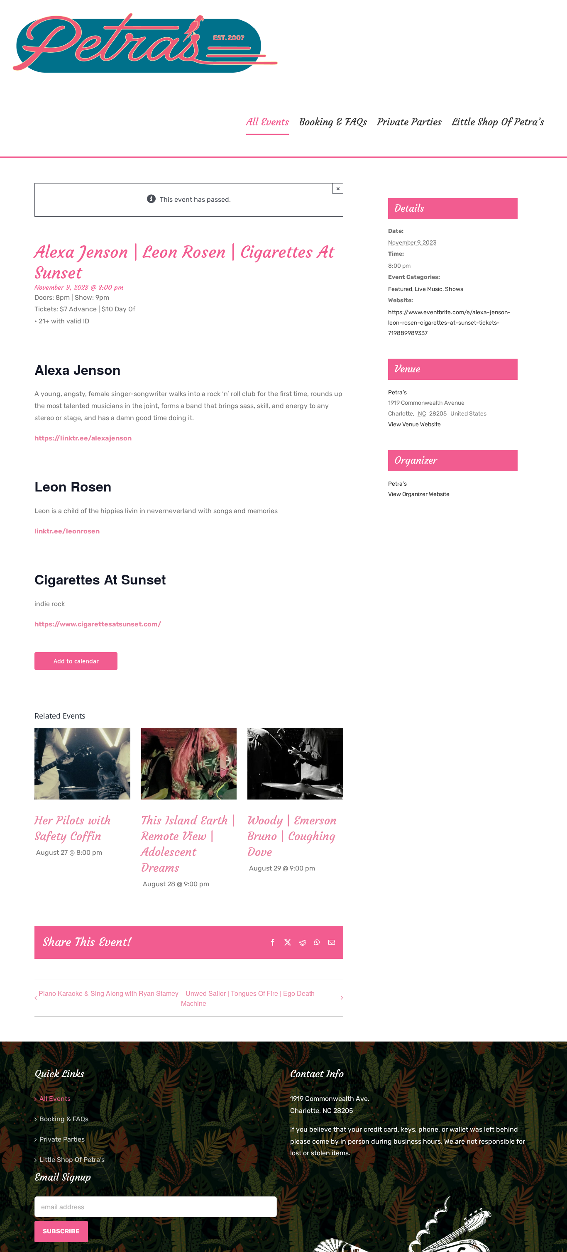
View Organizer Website (419, 494)
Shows (454, 289)
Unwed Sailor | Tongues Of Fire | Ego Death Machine (248, 998)
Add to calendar (76, 661)
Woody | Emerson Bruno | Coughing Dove (292, 836)
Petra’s (397, 392)
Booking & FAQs (63, 1119)
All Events (55, 1099)
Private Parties (62, 1139)
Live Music (428, 289)
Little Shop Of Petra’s (72, 1160)
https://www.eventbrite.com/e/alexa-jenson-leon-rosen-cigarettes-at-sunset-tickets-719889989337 (449, 323)
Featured (400, 289)
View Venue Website (414, 424)
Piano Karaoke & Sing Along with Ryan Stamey (108, 993)
